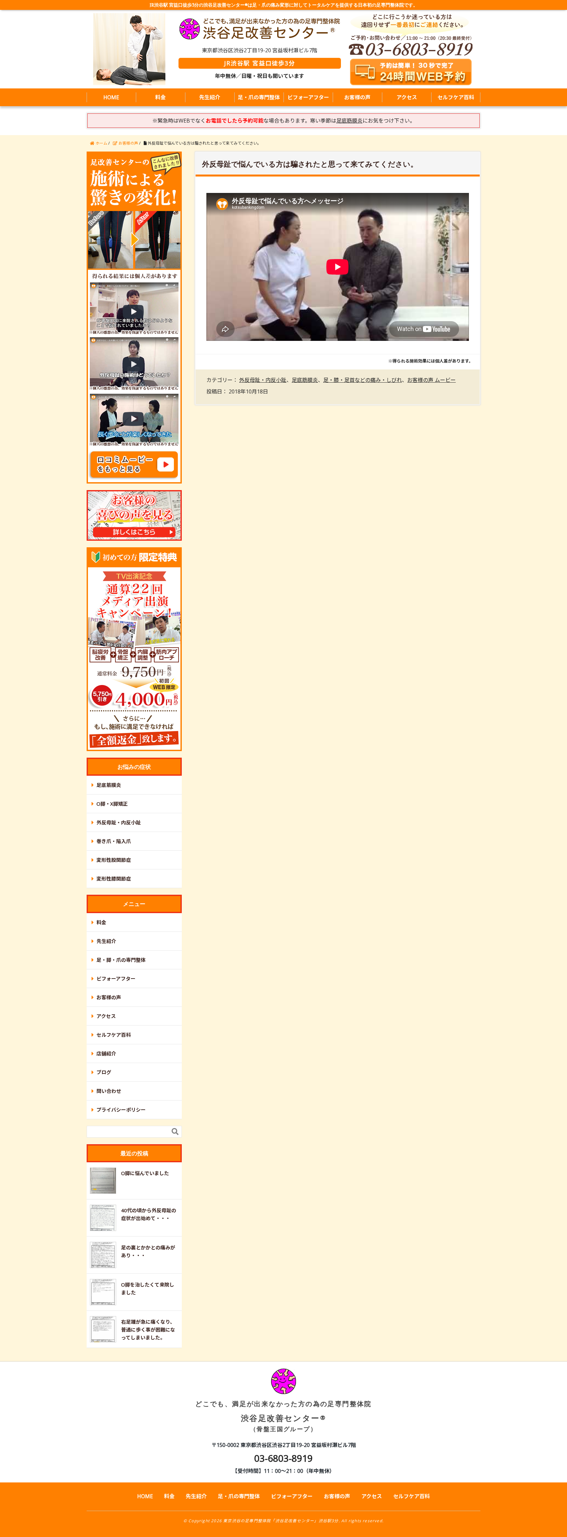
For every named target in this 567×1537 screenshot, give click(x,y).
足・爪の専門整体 (259, 97)
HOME (111, 97)
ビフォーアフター (308, 97)
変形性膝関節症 (113, 878)
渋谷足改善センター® (283, 1416)
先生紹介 (209, 97)
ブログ (103, 1072)
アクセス (406, 97)
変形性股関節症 (113, 860)
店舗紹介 (106, 1053)
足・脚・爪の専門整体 (121, 960)
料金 (160, 97)
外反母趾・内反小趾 (262, 380)
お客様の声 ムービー (431, 380)
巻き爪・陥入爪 (113, 841)
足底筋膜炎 (305, 380)
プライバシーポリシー (121, 1109)
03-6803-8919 (283, 1458)
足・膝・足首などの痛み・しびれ (362, 380)
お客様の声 (357, 97)
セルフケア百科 (455, 97)
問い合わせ (108, 1091)
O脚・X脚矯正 (112, 803)
